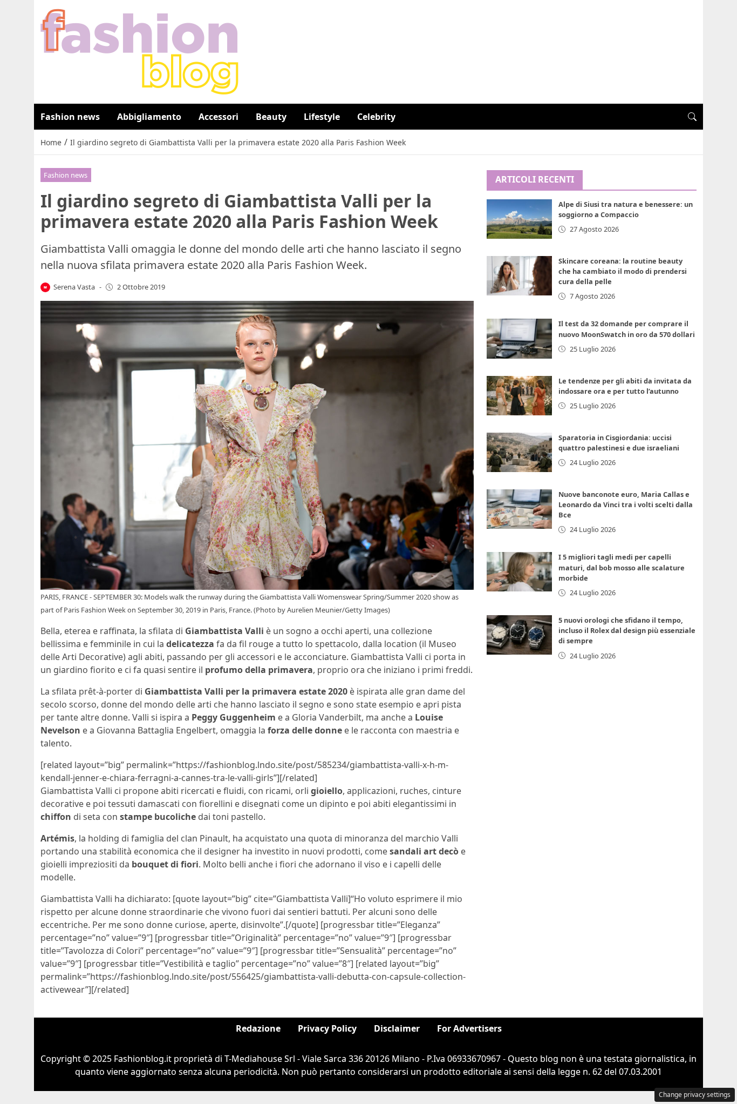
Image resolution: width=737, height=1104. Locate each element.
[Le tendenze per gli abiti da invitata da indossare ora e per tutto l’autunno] (519, 395)
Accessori (218, 117)
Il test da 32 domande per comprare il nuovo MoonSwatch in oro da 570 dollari (626, 329)
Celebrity (376, 117)
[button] (692, 116)
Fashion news (70, 117)
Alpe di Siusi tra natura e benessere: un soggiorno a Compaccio (625, 209)
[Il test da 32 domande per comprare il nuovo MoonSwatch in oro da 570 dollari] (519, 338)
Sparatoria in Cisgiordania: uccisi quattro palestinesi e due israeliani (618, 442)
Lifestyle (322, 117)
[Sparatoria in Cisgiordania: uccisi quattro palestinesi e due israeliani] (519, 452)
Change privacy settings (695, 1094)
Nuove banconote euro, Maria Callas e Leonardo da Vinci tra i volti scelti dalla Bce (625, 504)
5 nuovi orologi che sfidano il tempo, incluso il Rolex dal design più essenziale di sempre (626, 630)
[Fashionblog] (139, 51)
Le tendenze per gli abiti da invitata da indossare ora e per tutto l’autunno (625, 385)
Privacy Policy (327, 1028)
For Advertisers (469, 1028)
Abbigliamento (149, 117)
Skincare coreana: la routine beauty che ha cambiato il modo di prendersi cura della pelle (622, 271)
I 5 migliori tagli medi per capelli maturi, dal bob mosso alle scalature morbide (621, 567)
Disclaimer (397, 1028)
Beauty (271, 117)
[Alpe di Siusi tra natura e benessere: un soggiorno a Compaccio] (519, 219)
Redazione (258, 1028)
